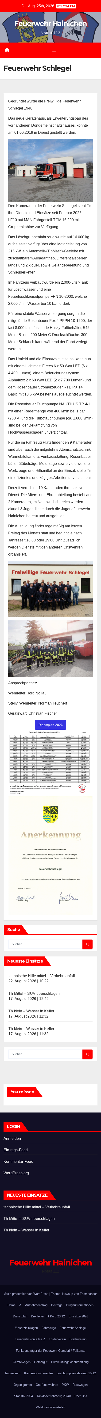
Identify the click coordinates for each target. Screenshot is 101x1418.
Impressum (12, 1373)
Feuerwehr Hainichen (50, 23)
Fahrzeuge (49, 1328)
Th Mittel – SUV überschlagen (34, 993)
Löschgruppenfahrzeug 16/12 (76, 1373)
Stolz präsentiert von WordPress (26, 1294)
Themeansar (88, 1294)
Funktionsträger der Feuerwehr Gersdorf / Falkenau (50, 1350)
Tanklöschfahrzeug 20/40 (54, 1396)
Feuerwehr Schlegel (73, 1328)
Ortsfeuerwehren (47, 1385)
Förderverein (57, 1339)
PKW (65, 1385)
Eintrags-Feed (16, 1150)
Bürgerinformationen (79, 1305)
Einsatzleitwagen (26, 1328)
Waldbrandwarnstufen (50, 1407)
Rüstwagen (80, 1385)
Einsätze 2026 (78, 1316)
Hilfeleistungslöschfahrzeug (70, 1362)
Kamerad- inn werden (38, 1373)
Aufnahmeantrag (36, 1305)
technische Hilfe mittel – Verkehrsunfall (41, 976)
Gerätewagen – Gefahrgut (30, 1362)
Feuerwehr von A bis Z (30, 1339)
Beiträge (56, 1305)
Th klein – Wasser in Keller (31, 1011)
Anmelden (12, 1138)
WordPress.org (16, 1173)
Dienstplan (20, 1316)
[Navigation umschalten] (54, 50)
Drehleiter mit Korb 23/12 (48, 1316)
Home (12, 1305)
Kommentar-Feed (18, 1161)
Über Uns (80, 1396)
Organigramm (23, 1385)
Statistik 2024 (23, 1396)
